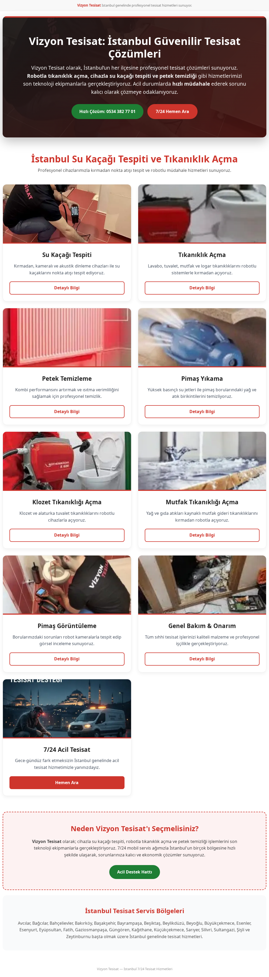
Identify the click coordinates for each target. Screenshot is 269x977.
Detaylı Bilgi (67, 288)
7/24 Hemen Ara (172, 111)
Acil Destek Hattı (134, 872)
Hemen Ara (67, 782)
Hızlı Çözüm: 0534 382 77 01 (107, 111)
